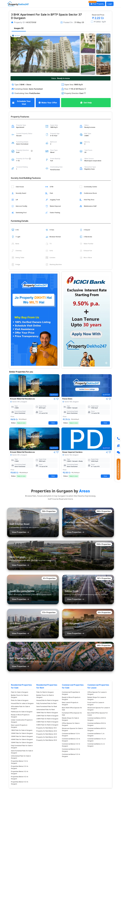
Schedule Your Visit (24, 102)
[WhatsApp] (118, 453)
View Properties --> (20, 532)
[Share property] (104, 36)
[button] (108, 36)
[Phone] (118, 439)
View (53, 423)
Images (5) (19, 28)
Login (110, 4)
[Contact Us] (118, 446)
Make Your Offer (49, 102)
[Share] (54, 399)
